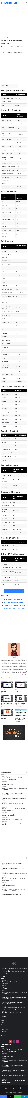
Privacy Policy (4, 1029)
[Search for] (26, 3)
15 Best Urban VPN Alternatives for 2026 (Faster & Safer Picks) (20, 718)
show (15, 86)
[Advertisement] (14, 21)
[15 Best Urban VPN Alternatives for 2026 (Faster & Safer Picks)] (21, 712)
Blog (7, 37)
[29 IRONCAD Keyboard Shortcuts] (7, 698)
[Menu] (2, 3)
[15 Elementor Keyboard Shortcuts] (21, 685)
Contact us (3, 1031)
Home (3, 37)
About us (3, 1027)
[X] (25, 674)
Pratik (4, 46)
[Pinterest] (23, 674)
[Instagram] (22, 674)
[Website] (26, 674)
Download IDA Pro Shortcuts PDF (13, 591)
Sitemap (20, 1092)
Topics (2, 1022)
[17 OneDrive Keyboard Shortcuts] (7, 685)
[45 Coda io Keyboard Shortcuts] (7, 712)
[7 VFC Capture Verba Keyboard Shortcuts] (21, 698)
